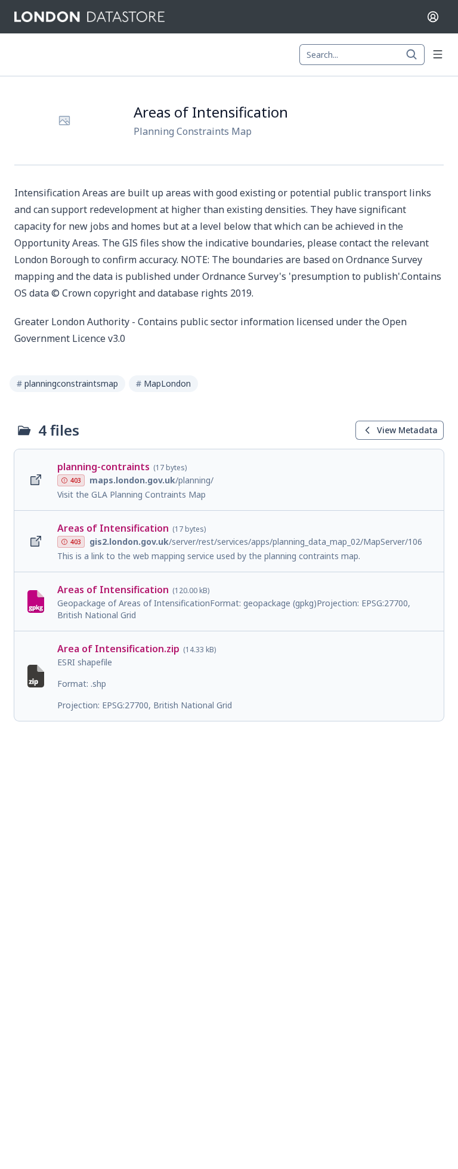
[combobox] (362, 55)
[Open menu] (437, 54)
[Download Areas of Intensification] (229, 541)
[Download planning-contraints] (229, 479)
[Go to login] (433, 16)
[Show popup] (415, 55)
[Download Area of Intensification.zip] (229, 676)
